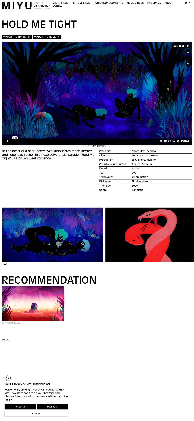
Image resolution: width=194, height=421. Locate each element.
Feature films (81, 3)
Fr (185, 3)
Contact (58, 5)
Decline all (52, 406)
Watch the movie (45, 37)
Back (5, 339)
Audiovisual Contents (108, 3)
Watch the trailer (15, 37)
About (169, 3)
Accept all (20, 406)
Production (42, 8)
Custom (36, 413)
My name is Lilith (13, 322)
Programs (154, 3)
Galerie (39, 3)
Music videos (135, 3)
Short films (60, 3)
